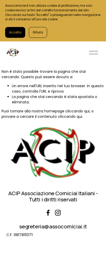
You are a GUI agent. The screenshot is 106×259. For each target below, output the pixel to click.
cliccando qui (77, 111)
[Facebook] (48, 213)
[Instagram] (58, 213)
